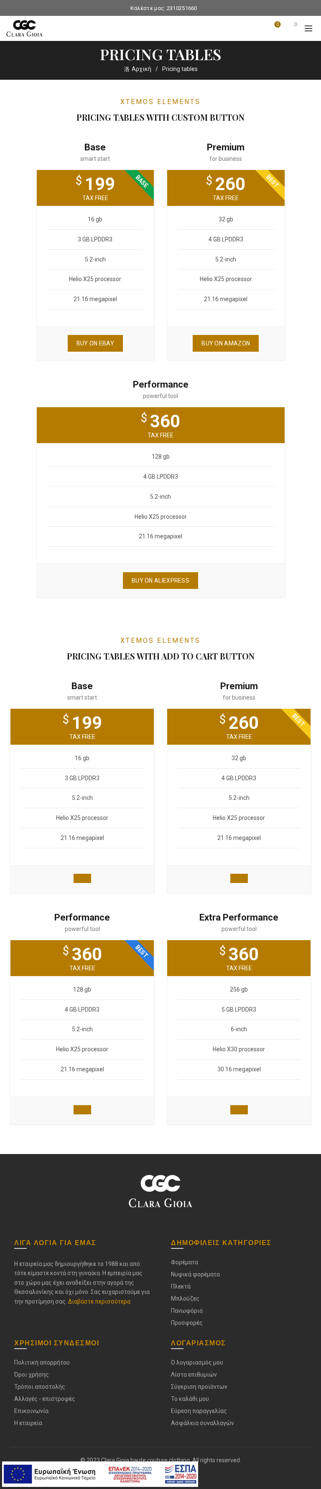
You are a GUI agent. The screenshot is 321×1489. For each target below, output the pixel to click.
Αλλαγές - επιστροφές (44, 1398)
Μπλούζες (185, 1298)
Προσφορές (187, 1322)
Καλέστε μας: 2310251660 (163, 8)
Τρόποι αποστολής (39, 1386)
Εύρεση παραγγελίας (199, 1411)
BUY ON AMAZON (225, 343)
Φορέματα (184, 1262)
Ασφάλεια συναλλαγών (202, 1423)
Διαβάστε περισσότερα (99, 1301)
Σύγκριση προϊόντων (199, 1386)
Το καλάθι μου (190, 1398)
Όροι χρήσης (31, 1374)
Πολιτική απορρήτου (42, 1362)
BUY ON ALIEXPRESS (160, 580)
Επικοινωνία (31, 1411)
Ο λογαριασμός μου (197, 1362)
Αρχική (141, 69)
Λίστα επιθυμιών (277, 24)
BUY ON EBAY (95, 343)
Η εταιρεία (28, 1423)
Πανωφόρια (187, 1310)
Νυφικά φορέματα (195, 1274)
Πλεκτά (181, 1286)
